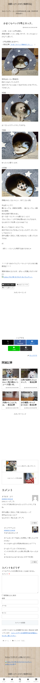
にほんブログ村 (9, 664)
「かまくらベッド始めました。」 (21, 44)
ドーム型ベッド (8, 287)
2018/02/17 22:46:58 (9, 530)
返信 (35, 523)
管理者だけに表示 (9, 595)
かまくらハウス (23, 284)
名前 (3, 598)
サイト (4, 613)
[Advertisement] (20, 314)
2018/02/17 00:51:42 (7, 499)
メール (4, 605)
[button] (26, 348)
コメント (6, 574)
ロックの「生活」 (9, 284)
